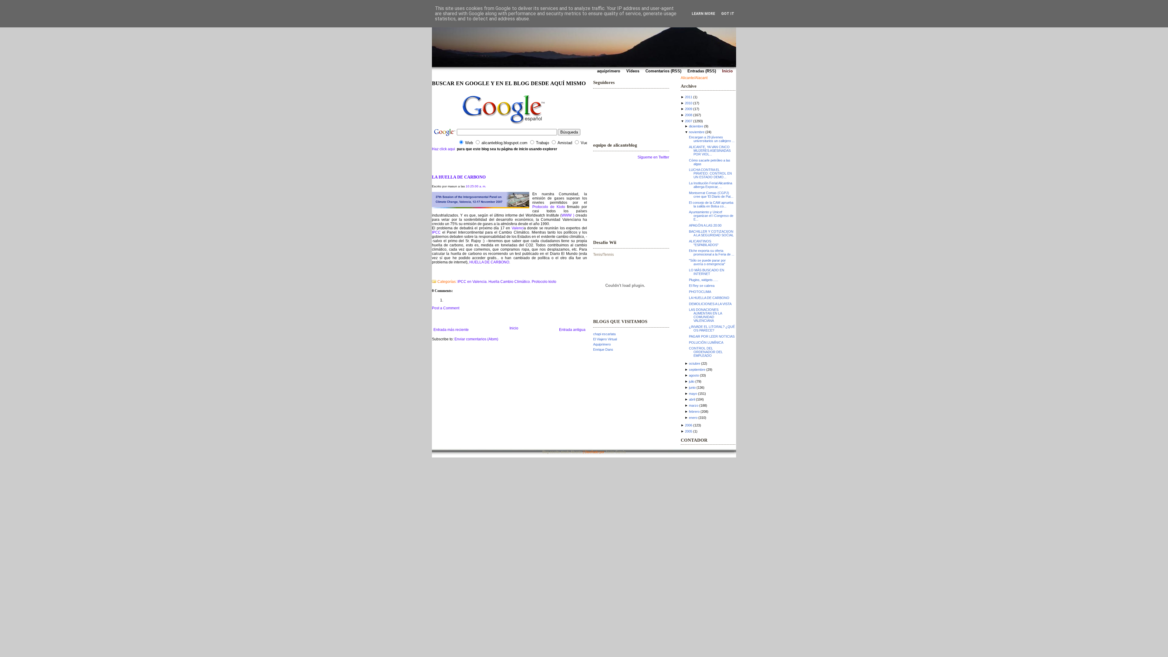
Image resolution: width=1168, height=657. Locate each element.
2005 (688, 431)
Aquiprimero (602, 344)
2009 (688, 109)
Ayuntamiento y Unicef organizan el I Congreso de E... (711, 215)
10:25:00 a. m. (476, 186)
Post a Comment (445, 308)
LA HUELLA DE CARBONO (459, 177)
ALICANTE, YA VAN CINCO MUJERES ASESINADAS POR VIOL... (710, 150)
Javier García (615, 452)
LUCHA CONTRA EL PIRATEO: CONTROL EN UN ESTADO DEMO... (710, 173)
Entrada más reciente (451, 330)
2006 (688, 425)
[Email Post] (432, 274)
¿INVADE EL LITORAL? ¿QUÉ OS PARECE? (712, 328)
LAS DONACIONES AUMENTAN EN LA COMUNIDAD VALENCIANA (705, 315)
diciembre (696, 126)
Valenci (518, 228)
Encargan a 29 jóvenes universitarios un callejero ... (712, 139)
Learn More (703, 14)
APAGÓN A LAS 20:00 (705, 225)
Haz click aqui (443, 149)
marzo (693, 405)
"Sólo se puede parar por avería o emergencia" (707, 262)
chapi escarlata (604, 334)
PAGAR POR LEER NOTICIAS (712, 336)
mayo (693, 393)
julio (691, 381)
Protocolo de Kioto (549, 207)
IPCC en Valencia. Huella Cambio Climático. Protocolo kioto (506, 282)
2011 (688, 97)
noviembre (696, 132)
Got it (727, 14)
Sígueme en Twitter (653, 157)
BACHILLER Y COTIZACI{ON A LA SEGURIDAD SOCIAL (711, 233)
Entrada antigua (572, 330)
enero (693, 417)
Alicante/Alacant (694, 78)
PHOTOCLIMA (700, 292)
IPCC (437, 232)
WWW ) (568, 215)
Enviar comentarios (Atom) (476, 339)
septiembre (697, 369)
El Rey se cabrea (701, 285)
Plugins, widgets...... (703, 280)
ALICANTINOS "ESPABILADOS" (703, 243)
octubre (694, 363)
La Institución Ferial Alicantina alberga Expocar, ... (710, 185)
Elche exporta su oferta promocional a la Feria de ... (711, 252)
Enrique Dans (603, 349)
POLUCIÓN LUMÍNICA (706, 342)
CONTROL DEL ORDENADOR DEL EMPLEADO (706, 351)
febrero (694, 411)
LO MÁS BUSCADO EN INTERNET (706, 272)
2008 (688, 115)
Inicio (513, 328)
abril (692, 399)
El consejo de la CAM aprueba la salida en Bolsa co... (711, 204)
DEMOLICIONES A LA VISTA (710, 304)
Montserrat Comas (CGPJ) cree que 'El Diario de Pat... (711, 194)
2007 (688, 121)
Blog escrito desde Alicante (562, 452)
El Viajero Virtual (605, 339)
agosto (694, 375)
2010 (688, 103)
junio (692, 387)
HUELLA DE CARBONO (489, 262)
